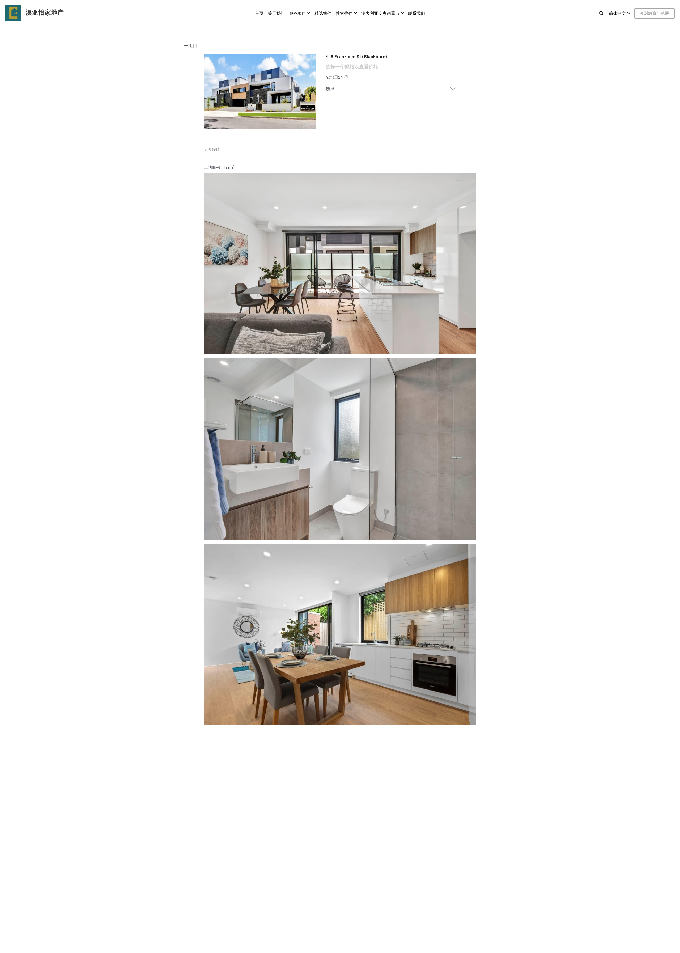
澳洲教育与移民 (654, 13)
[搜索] (601, 13)
